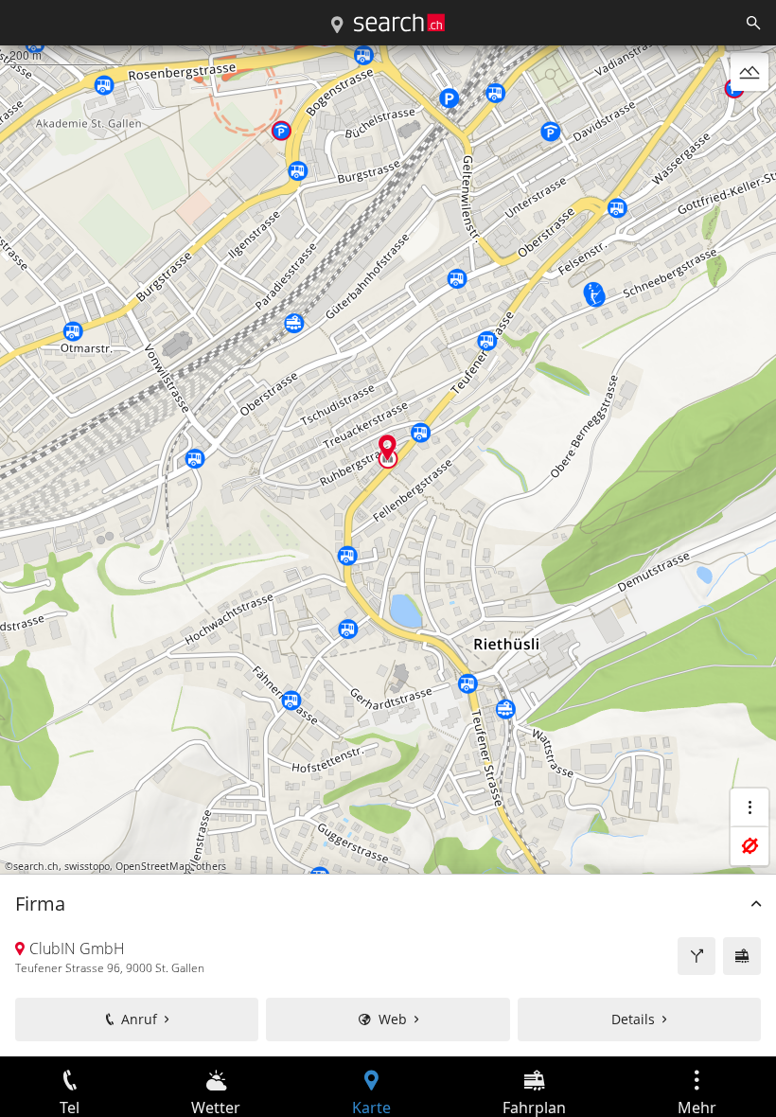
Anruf (139, 1019)
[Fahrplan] (742, 956)
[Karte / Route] (337, 25)
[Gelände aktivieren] (749, 72)
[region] (388, 550)
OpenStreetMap (152, 866)
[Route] (696, 956)
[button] (388, 447)
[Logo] (399, 22)
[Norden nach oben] (749, 117)
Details (633, 1019)
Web (393, 1019)
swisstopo (87, 866)
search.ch (36, 866)
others (211, 866)
